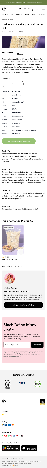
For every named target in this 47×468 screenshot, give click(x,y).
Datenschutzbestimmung (14, 356)
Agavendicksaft (18, 102)
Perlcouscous (17, 113)
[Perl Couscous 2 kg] (13, 246)
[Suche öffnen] (20, 9)
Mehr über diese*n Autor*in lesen (23, 305)
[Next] (46, 14)
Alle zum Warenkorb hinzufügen (19, 141)
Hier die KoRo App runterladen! (34, 2)
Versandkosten (32, 461)
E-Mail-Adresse (11, 345)
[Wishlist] (25, 9)
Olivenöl (15, 98)
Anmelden (37, 345)
